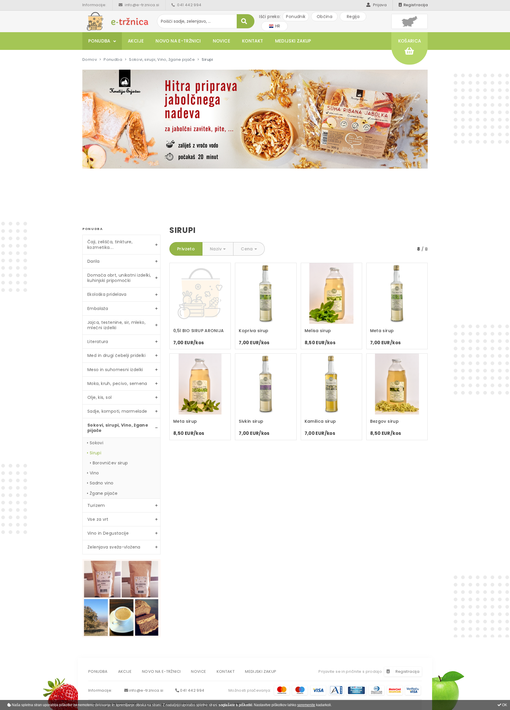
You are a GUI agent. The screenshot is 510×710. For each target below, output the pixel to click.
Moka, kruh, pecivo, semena (117, 383)
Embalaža (97, 308)
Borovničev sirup (110, 463)
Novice (221, 41)
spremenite (306, 705)
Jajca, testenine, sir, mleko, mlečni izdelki (116, 325)
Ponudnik (295, 16)
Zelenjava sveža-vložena (113, 547)
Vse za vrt (98, 519)
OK (504, 705)
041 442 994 (189, 5)
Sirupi (95, 453)
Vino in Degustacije (108, 533)
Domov (89, 59)
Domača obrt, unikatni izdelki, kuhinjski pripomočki (119, 277)
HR (277, 26)
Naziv (216, 249)
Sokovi (96, 443)
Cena (247, 249)
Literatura (97, 342)
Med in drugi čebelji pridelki (116, 355)
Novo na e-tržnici (178, 41)
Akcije (136, 41)
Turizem (96, 505)
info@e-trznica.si (141, 5)
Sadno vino (102, 483)
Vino (94, 473)
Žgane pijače (104, 493)
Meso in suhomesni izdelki (115, 370)
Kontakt (252, 41)
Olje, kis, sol (99, 397)
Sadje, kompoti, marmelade (117, 411)
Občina (324, 16)
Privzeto (186, 249)
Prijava (379, 5)
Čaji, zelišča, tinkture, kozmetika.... (110, 244)
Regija (353, 16)
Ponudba (99, 41)
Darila (93, 261)
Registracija (415, 5)
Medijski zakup (293, 41)
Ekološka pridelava (107, 294)
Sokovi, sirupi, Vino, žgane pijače (162, 59)
